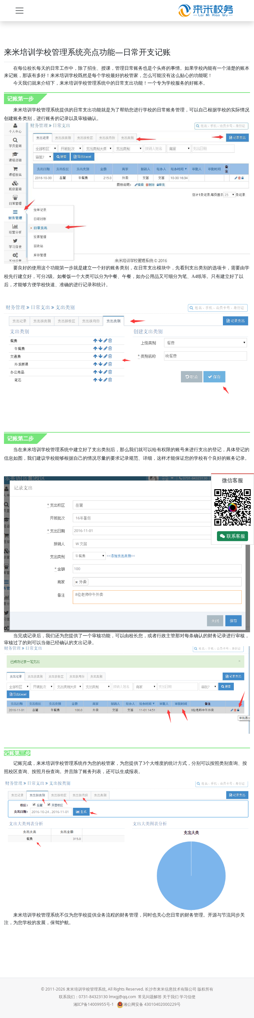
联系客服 (235, 536)
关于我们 (171, 996)
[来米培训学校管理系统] (205, 10)
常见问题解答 (150, 996)
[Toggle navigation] (19, 11)
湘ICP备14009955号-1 (93, 1004)
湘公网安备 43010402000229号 (152, 1004)
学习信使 (187, 996)
